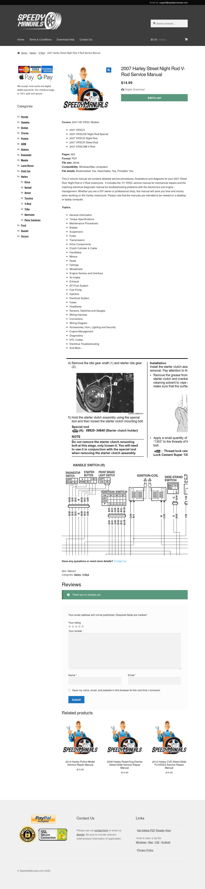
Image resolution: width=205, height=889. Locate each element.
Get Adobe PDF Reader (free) (154, 830)
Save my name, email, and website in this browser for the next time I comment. (116, 690)
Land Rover (27, 165)
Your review (75, 631)
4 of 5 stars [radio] (79, 626)
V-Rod (42, 52)
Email (132, 675)
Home (20, 39)
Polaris (25, 138)
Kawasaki (26, 154)
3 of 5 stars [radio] (76, 626)
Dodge (24, 127)
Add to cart (154, 98)
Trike (27, 209)
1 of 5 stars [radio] (69, 626)
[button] (108, 70)
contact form (101, 830)
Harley (33, 52)
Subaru (25, 149)
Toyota (25, 133)
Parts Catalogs (33, 220)
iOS (157, 842)
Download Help (65, 39)
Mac (150, 842)
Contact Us (86, 39)
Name (72, 675)
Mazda (24, 160)
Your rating (74, 622)
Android (165, 842)
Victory (25, 236)
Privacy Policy (145, 850)
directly (81, 834)
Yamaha (25, 122)
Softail (28, 187)
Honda (24, 116)
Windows (141, 842)
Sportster (30, 214)
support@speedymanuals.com (174, 2)
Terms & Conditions (40, 39)
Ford (23, 225)
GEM (23, 143)
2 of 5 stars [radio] (73, 626)
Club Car (25, 171)
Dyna (27, 182)
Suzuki (24, 230)
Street (28, 192)
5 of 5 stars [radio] (82, 626)
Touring (29, 198)
